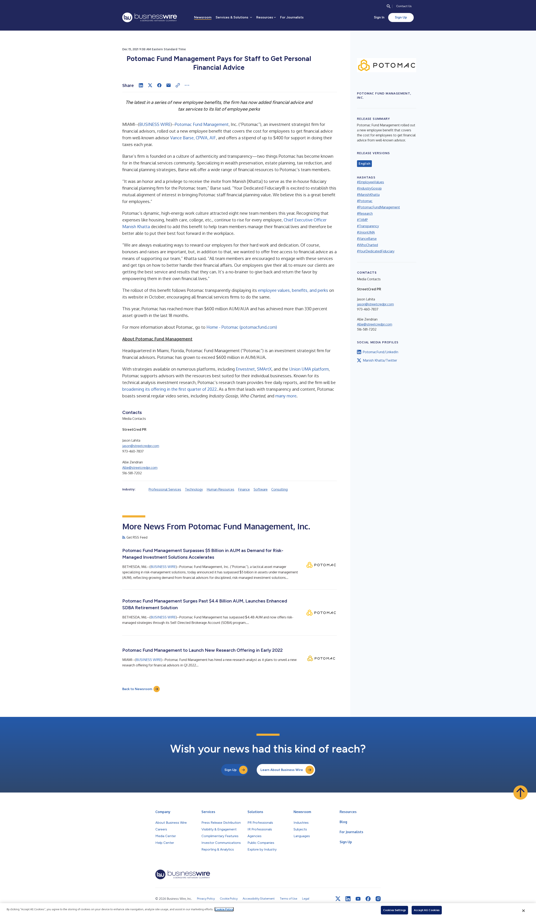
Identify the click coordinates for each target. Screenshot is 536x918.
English (364, 163)
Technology (194, 489)
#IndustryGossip (369, 188)
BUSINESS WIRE (155, 124)
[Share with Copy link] (177, 85)
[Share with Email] (168, 85)
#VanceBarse (367, 239)
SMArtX (264, 369)
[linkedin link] (347, 898)
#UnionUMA (366, 232)
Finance (244, 489)
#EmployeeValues (370, 182)
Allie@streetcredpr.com (139, 467)
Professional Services (165, 489)
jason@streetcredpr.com (140, 446)
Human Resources (220, 489)
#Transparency (368, 226)
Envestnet (245, 369)
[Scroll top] (520, 792)
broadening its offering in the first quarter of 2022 (169, 389)
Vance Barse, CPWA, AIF (193, 137)
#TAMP (362, 220)
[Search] (388, 6)
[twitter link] (337, 898)
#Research (365, 213)
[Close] (523, 911)
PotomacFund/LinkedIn (380, 352)
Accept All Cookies (426, 910)
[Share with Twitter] (150, 85)
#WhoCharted (367, 245)
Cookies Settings (394, 910)
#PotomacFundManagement (378, 207)
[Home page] (149, 17)
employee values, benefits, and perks (293, 290)
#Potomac (364, 201)
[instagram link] (378, 898)
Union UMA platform (309, 369)
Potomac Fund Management (202, 124)
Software (261, 489)
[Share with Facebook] (159, 85)
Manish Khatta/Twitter (380, 360)
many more (285, 395)
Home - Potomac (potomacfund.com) (241, 327)
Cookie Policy (224, 909)
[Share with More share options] (187, 85)
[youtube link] (358, 899)
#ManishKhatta (368, 195)
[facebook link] (368, 898)
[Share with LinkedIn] (141, 85)
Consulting (279, 489)
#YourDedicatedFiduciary (375, 251)
